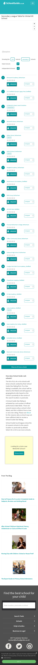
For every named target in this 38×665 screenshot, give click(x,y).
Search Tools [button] (19, 616)
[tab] (19, 616)
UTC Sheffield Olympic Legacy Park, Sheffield (19, 91)
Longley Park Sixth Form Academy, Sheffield (19, 266)
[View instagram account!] (29, 646)
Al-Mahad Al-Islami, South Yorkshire (16, 105)
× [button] (36, 653)
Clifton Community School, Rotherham (17, 238)
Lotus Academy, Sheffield (14, 308)
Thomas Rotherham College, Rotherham (18, 225)
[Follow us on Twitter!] (19, 646)
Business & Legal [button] (19, 631)
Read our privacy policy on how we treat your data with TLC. (20, 655)
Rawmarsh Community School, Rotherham (18, 352)
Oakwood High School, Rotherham (16, 252)
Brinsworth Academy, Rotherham (16, 77)
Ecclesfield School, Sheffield (14, 338)
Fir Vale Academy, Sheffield (14, 294)
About (29, 413)
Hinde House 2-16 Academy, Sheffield (17, 181)
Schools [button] (19, 621)
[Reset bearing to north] (34, 29)
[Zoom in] (34, 23)
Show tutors (19, 453)
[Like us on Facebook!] (8, 646)
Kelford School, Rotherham (14, 151)
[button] (19, 658)
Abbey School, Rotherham (14, 135)
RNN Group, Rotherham (13, 195)
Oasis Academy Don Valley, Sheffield (16, 324)
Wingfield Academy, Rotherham (15, 167)
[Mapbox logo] (6, 52)
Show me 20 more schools (19, 367)
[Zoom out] (34, 26)
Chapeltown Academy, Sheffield (15, 280)
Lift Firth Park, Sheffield (13, 209)
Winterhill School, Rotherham (15, 121)
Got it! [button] (19, 661)
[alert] (19, 658)
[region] (19, 37)
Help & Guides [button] (19, 626)
